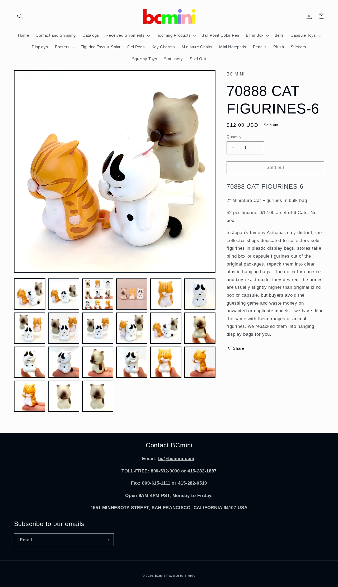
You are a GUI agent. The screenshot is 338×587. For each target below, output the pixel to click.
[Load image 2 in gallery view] (63, 294)
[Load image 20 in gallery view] (63, 396)
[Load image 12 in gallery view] (200, 328)
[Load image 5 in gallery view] (166, 294)
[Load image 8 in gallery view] (63, 328)
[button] (20, 16)
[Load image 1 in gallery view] (29, 294)
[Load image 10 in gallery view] (132, 328)
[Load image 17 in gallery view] (166, 362)
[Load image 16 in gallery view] (132, 362)
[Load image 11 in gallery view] (166, 328)
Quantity (234, 137)
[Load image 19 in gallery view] (29, 396)
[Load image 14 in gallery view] (63, 362)
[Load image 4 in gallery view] (132, 294)
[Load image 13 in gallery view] (29, 362)
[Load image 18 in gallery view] (200, 362)
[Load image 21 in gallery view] (98, 396)
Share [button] (238, 348)
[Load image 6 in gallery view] (200, 294)
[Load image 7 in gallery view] (29, 328)
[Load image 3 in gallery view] (98, 294)
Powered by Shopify (180, 575)
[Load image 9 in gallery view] (98, 328)
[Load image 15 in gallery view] (98, 362)
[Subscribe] (107, 539)
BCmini (160, 575)
